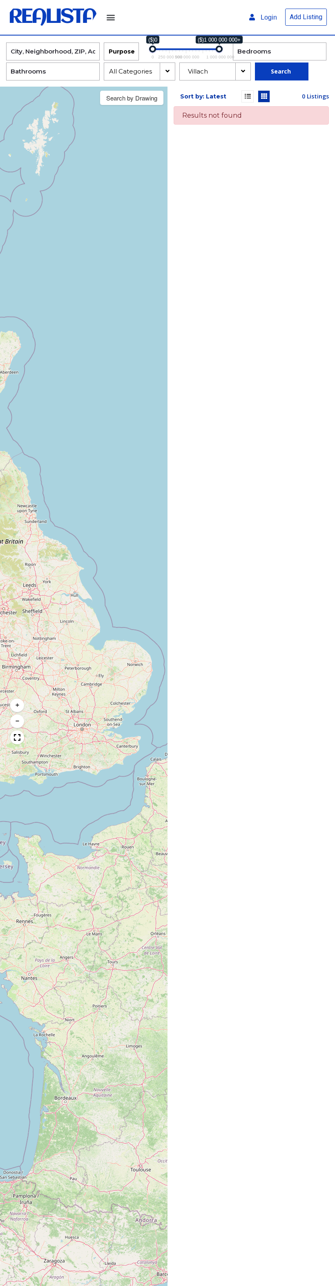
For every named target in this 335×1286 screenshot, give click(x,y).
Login (268, 17)
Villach (196, 71)
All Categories (131, 71)
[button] (110, 17)
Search (281, 71)
